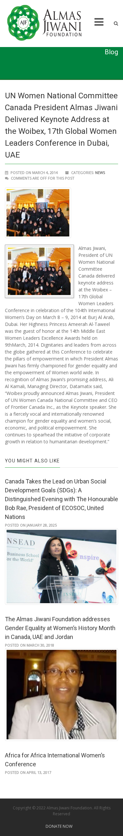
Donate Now (59, 826)
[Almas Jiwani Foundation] (48, 23)
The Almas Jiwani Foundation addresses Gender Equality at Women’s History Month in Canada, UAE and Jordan (60, 628)
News (100, 172)
